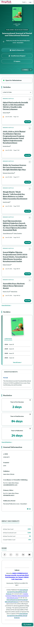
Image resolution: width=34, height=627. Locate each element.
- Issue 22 (9, 358)
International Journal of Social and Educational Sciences (17, 34)
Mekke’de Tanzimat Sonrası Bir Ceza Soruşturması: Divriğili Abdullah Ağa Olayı (14, 167)
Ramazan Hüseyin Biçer (8, 173)
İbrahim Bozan (6, 146)
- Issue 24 (9, 349)
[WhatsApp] (10, 554)
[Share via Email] (29, 554)
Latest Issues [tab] (8, 338)
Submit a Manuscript (18, 50)
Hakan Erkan (14, 291)
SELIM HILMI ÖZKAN (21, 29)
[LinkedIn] (23, 554)
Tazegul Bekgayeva (7, 233)
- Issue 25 (9, 344)
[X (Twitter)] (17, 554)
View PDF (27, 121)
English (24, 2)
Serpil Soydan (6, 202)
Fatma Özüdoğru (18, 233)
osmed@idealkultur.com (10, 485)
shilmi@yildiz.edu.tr (8, 495)
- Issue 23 (9, 353)
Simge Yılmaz (6, 112)
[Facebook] (4, 554)
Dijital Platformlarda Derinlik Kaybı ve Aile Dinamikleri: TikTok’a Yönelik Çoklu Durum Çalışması (15, 105)
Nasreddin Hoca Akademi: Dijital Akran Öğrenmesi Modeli (14, 286)
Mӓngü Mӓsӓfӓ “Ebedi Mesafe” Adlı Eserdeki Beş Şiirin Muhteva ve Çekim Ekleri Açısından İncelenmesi (15, 195)
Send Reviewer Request (18, 56)
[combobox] (17, 92)
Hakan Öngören (7, 264)
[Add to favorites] (29, 99)
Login (30, 2)
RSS (30, 509)
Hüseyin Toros (6, 291)
